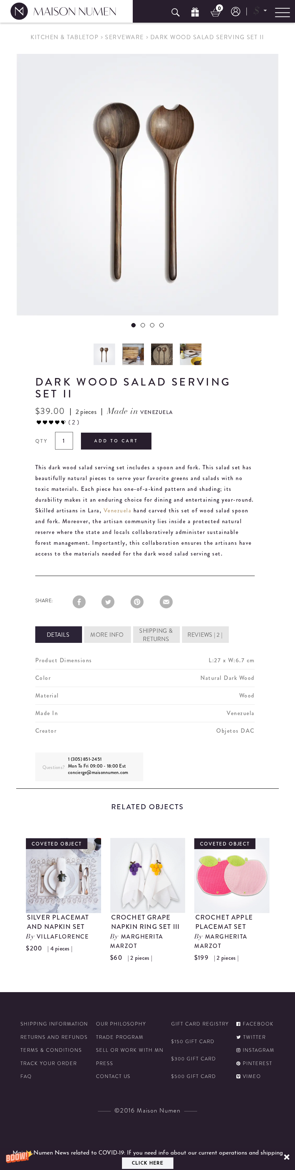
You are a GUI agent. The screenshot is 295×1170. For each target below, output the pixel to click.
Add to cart (116, 441)
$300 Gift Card (193, 1059)
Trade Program (120, 1037)
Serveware (124, 37)
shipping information (54, 1024)
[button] (147, 1159)
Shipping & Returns (156, 635)
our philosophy (121, 1024)
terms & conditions (51, 1050)
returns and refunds (54, 1037)
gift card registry (199, 1024)
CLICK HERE (147, 1163)
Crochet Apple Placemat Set (224, 922)
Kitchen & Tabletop (65, 37)
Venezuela (118, 510)
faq (26, 1076)
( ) (73, 422)
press (104, 1063)
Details (58, 635)
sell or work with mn (130, 1050)
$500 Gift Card (193, 1076)
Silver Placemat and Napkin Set (58, 922)
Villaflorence (63, 936)
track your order (49, 1063)
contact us (113, 1076)
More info (106, 635)
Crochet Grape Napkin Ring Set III (145, 922)
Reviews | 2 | (204, 635)
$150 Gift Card (192, 1041)
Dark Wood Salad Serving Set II (207, 37)
